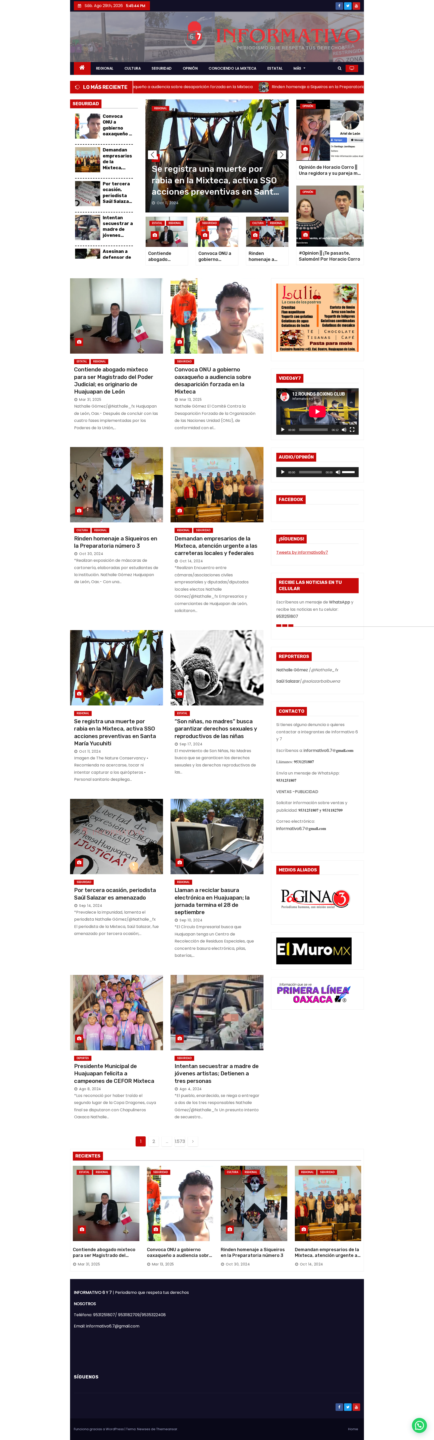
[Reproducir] (282, 429)
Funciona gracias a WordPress (99, 1429)
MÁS (298, 68)
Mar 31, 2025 (168, 202)
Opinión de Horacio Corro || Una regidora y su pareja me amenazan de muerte (329, 173)
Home (353, 1429)
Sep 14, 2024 (90, 905)
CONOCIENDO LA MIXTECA (232, 68)
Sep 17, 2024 (191, 744)
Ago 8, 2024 (90, 1088)
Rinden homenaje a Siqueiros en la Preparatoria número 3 (253, 1252)
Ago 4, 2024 (191, 1088)
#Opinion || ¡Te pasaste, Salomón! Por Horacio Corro (329, 256)
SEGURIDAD (162, 68)
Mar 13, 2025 (191, 399)
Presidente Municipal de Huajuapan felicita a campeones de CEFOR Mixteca (114, 1073)
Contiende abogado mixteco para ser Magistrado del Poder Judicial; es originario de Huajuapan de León (104, 1258)
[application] (317, 411)
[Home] (82, 68)
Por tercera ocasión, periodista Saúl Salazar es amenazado (117, 198)
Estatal (159, 108)
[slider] (349, 471)
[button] (340, 68)
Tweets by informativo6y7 (302, 552)
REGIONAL (105, 68)
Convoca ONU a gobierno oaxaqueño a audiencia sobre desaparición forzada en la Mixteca (179, 1258)
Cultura (258, 223)
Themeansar (166, 1429)
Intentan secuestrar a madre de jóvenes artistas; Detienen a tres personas (118, 238)
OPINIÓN (190, 68)
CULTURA (133, 68)
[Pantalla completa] (352, 429)
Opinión (308, 106)
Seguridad (209, 223)
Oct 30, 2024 (91, 553)
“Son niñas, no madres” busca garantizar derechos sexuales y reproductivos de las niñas (216, 729)
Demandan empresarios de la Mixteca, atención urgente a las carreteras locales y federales (216, 546)
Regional (177, 108)
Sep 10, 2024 (191, 920)
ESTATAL (275, 68)
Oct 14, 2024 (191, 561)
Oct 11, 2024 (90, 751)
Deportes (83, 1058)
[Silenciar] (344, 429)
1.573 (180, 1141)
